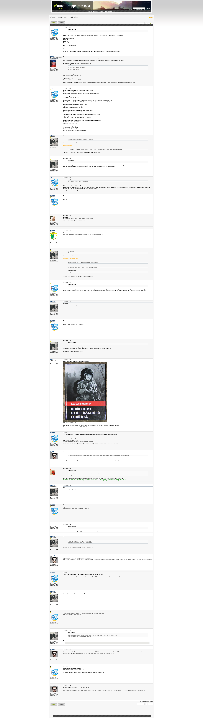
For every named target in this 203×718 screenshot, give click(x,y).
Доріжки (90, 11)
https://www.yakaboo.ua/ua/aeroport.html (72, 75)
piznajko (52, 56)
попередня (139, 23)
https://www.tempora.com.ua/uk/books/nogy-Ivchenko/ (74, 106)
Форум (60, 18)
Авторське (95, 11)
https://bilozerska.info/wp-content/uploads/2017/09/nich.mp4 (76, 426)
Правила (101, 11)
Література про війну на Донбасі (64, 17)
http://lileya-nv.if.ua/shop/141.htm (70, 128)
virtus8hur (52, 135)
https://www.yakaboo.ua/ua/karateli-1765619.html (74, 669)
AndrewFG (52, 451)
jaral (51, 467)
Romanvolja (52, 230)
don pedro (52, 88)
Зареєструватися (108, 11)
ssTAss (51, 214)
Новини (56, 18)
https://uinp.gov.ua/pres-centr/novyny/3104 (72, 614)
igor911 (51, 359)
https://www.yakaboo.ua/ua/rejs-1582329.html (73, 79)
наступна (150, 23)
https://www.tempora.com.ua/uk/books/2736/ (72, 111)
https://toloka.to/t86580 (80, 220)
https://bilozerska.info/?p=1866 (70, 422)
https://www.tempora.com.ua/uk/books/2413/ (72, 99)
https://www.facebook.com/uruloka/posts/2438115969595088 (94, 35)
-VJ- (51, 177)
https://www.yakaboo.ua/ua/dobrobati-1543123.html (74, 116)
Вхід (114, 11)
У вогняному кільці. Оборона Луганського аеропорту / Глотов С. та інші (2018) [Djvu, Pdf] (83, 234)
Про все (64, 18)
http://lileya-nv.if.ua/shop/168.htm (70, 123)
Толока (51, 18)
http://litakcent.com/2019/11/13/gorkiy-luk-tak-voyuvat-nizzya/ (76, 508)
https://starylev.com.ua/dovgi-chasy (70, 91)
